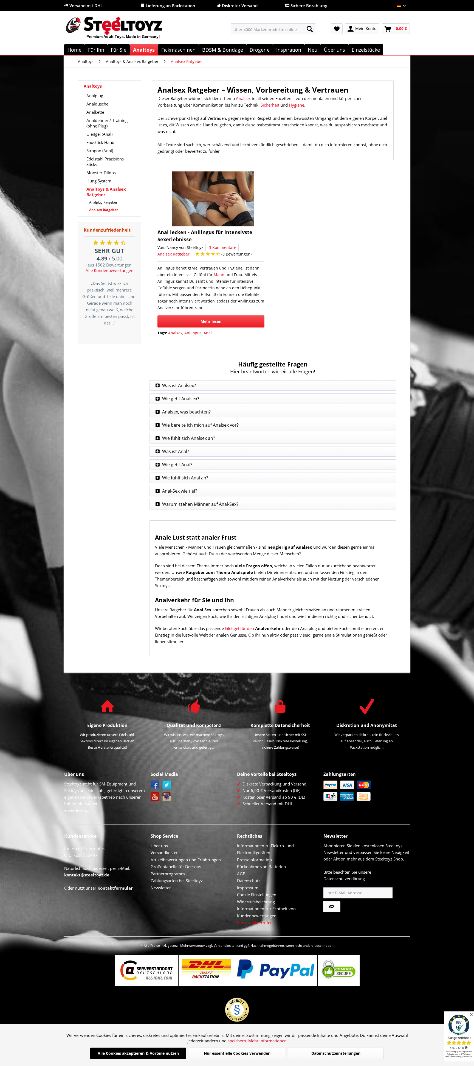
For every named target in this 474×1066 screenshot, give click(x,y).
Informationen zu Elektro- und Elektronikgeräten (265, 849)
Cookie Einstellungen (256, 894)
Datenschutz (248, 880)
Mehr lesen (211, 321)
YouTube (155, 796)
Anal (208, 332)
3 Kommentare (222, 247)
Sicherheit (270, 105)
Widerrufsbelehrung (256, 901)
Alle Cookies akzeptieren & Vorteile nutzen (138, 1053)
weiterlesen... (76, 810)
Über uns (159, 845)
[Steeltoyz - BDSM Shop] (123, 29)
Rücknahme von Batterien (261, 866)
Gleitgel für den (239, 628)
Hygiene (296, 105)
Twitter (166, 785)
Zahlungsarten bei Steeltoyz (177, 880)
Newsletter (161, 887)
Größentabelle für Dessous (176, 866)
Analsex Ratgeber (103, 209)
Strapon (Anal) (99, 150)
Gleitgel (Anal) (99, 134)
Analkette (95, 112)
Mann (219, 274)
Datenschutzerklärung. (344, 878)
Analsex (243, 98)
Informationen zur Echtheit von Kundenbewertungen (266, 912)
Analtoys (93, 86)
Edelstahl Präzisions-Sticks (105, 161)
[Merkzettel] (337, 28)
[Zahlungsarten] (365, 791)
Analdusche (97, 104)
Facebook (155, 785)
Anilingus (193, 332)
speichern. (238, 1040)
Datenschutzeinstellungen (335, 1053)
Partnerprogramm (168, 873)
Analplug (94, 95)
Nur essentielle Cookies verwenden (237, 1053)
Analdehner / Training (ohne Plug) (107, 123)
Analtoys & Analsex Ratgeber (106, 191)
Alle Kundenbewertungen (109, 270)
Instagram (166, 796)
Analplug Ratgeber (103, 202)
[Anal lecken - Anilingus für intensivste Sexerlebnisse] (213, 198)
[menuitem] (273, 28)
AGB (241, 873)
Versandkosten (165, 852)
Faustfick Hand (100, 142)
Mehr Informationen (267, 1040)
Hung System (98, 181)
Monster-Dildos (101, 172)
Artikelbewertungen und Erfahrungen (186, 859)
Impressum (247, 887)
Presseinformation (254, 859)
